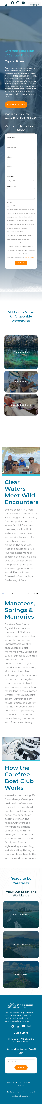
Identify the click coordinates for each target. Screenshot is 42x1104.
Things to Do (21, 381)
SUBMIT (21, 1067)
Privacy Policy (29, 257)
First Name (11, 138)
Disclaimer (11, 1092)
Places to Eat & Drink (21, 405)
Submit (21, 263)
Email (9, 167)
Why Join (13, 1039)
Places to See (21, 352)
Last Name (11, 147)
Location (10, 176)
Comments (11, 186)
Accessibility (26, 1096)
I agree (12, 205)
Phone (10, 157)
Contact (24, 1041)
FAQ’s (22, 1039)
